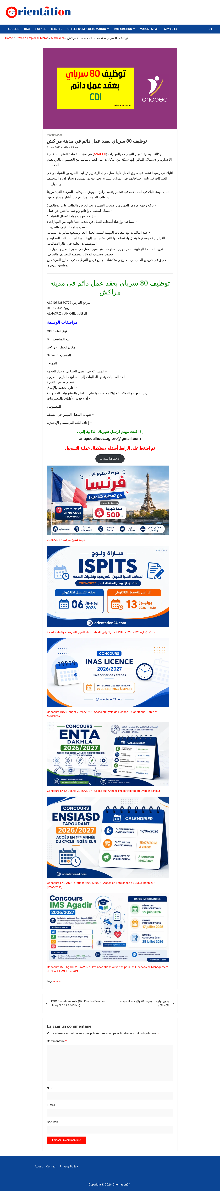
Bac (27, 29)
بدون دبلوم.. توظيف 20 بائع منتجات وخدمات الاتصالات (142, 1003)
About (39, 1166)
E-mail (51, 1105)
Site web (52, 1122)
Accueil (13, 29)
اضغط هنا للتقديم (110, 458)
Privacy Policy (69, 1166)
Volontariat (149, 29)
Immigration (123, 29)
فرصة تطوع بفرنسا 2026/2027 (66, 539)
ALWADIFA (170, 29)
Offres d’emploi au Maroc (86, 29)
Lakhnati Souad (71, 147)
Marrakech (54, 134)
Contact (51, 1166)
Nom (50, 1088)
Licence (40, 29)
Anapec (57, 981)
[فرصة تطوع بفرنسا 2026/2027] (108, 500)
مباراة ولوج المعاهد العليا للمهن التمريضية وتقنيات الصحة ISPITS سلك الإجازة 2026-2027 (101, 632)
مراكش (52, 347)
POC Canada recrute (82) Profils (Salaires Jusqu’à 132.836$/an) (78, 1003)
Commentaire (57, 1041)
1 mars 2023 (53, 147)
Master (56, 29)
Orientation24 (121, 1184)
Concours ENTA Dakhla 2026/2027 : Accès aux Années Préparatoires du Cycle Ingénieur (103, 790)
